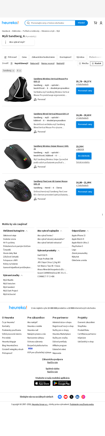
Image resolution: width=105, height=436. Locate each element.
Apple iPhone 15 (78, 235)
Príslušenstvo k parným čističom (16, 246)
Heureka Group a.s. (40, 404)
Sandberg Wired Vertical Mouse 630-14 (51, 113)
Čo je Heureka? (8, 322)
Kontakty (6, 326)
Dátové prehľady (59, 341)
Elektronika (16, 31)
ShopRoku (82, 326)
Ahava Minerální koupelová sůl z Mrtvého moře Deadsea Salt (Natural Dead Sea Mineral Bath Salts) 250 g (52, 269)
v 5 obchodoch (82, 118)
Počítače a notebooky (31, 31)
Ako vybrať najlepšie (48, 231)
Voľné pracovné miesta (11, 334)
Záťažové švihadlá (10, 257)
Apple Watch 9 (78, 239)
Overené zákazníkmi (86, 322)
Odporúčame (78, 231)
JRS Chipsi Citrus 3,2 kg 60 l (48, 262)
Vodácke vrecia (9, 239)
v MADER (80, 149)
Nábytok (75, 257)
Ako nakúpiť (32, 322)
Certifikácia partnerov (87, 334)
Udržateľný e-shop (86, 341)
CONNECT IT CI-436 (45, 276)
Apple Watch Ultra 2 (80, 242)
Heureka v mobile (34, 326)
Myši (58, 31)
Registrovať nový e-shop (63, 326)
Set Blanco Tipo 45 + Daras (48, 266)
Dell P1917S (42, 255)
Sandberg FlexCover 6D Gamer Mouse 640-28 (50, 183)
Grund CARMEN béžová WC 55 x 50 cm (52, 273)
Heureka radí (32, 330)
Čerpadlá (7, 250)
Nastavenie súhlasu (35, 337)
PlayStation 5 (77, 246)
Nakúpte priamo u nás (36, 334)
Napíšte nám (52, 362)
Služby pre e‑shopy (60, 330)
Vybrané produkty (46, 250)
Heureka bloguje (9, 341)
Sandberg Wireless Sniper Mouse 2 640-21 (51, 147)
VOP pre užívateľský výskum (39, 352)
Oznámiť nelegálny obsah (12, 349)
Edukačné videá (59, 349)
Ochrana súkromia (35, 341)
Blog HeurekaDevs (10, 345)
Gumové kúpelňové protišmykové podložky (18, 267)
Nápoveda (56, 353)
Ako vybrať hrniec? (45, 235)
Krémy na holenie (10, 264)
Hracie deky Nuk (10, 253)
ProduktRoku (83, 330)
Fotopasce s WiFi (10, 260)
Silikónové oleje (9, 235)
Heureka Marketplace (61, 334)
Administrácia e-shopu (62, 322)
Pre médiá (6, 337)
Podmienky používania (11, 330)
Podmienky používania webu (82, 404)
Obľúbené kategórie (13, 231)
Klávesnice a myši (48, 31)
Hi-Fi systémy (9, 242)
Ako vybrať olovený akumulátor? (51, 239)
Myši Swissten (9, 283)
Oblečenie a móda (79, 260)
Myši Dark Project (10, 290)
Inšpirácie (82, 337)
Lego (74, 250)
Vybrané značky (11, 275)
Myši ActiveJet (9, 294)
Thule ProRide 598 (45, 259)
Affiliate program (59, 345)
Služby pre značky (60, 337)
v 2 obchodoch (82, 185)
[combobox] (50, 23)
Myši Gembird (8, 287)
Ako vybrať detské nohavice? (49, 242)
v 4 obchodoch (82, 84)
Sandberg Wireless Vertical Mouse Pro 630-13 (51, 80)
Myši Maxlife (8, 280)
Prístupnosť (7, 353)
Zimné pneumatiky (80, 253)
